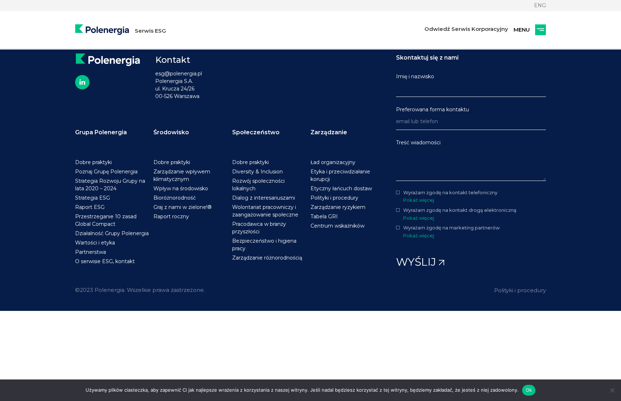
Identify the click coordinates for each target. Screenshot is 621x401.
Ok (529, 390)
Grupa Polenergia (101, 132)
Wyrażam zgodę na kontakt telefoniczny (450, 192)
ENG (540, 5)
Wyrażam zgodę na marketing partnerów (451, 227)
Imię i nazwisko (415, 76)
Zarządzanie (328, 132)
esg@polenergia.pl (178, 73)
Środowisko (171, 132)
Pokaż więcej (418, 200)
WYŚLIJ (417, 262)
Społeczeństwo (256, 132)
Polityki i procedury (520, 290)
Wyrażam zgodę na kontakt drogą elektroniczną (459, 210)
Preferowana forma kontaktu (432, 109)
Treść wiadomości (418, 142)
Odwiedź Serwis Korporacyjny (466, 28)
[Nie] (612, 390)
